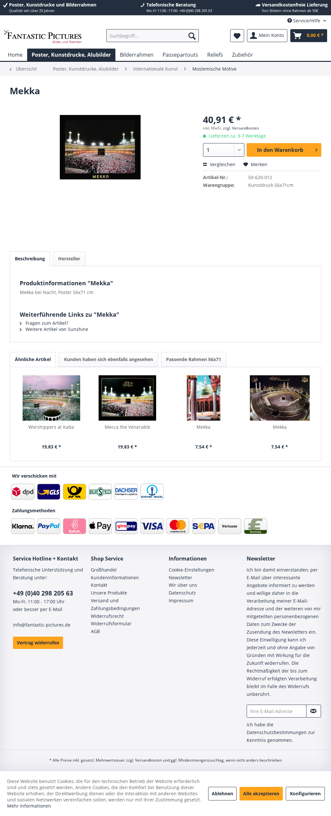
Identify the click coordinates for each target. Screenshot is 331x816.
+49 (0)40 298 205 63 (43, 593)
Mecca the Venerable (127, 427)
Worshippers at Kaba (51, 427)
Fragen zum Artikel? (46, 323)
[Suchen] (192, 35)
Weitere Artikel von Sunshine (56, 329)
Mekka (203, 427)
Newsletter (180, 577)
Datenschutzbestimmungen (277, 732)
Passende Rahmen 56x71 (193, 359)
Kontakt (99, 585)
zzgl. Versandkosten (241, 128)
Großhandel (104, 570)
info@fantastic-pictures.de (41, 625)
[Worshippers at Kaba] (51, 398)
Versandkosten (148, 760)
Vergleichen (221, 164)
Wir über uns (183, 585)
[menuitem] (152, 35)
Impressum (181, 600)
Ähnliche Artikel (33, 359)
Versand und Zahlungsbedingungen (115, 604)
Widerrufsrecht (107, 616)
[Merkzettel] (237, 35)
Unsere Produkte (109, 593)
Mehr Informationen (29, 806)
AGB (95, 631)
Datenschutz (182, 593)
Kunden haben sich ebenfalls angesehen (108, 359)
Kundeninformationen (115, 577)
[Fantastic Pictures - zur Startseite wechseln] (42, 37)
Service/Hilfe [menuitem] (307, 20)
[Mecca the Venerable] (127, 398)
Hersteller (69, 258)
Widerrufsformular (111, 623)
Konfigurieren (305, 793)
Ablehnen (222, 793)
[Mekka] (203, 398)
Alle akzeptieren (261, 793)
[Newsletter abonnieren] (313, 711)
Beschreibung (30, 258)
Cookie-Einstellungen (191, 570)
